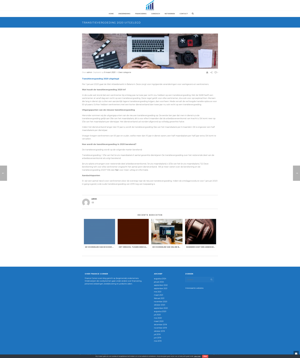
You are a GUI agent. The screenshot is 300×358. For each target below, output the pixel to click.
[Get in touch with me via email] (93, 203)
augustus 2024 (160, 279)
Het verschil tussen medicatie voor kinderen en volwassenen (134, 247)
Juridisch (155, 14)
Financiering (141, 14)
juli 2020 (157, 315)
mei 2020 (158, 318)
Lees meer (197, 356)
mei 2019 (157, 341)
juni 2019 (157, 338)
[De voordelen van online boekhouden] (166, 231)
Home (111, 14)
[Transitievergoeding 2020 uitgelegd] (150, 51)
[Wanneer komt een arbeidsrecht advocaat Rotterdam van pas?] (200, 231)
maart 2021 (158, 295)
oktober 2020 (159, 305)
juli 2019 (157, 334)
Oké (205, 356)
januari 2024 (159, 282)
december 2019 (160, 325)
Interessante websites (194, 288)
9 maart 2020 (109, 72)
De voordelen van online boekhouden (167, 247)
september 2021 (160, 288)
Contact (184, 14)
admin (89, 72)
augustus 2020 (160, 311)
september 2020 (161, 308)
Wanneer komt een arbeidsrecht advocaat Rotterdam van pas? (201, 247)
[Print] (207, 72)
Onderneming (124, 14)
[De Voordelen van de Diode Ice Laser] (99, 231)
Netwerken (170, 14)
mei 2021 (157, 292)
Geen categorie (124, 72)
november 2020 (160, 302)
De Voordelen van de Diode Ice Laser (100, 247)
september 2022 (161, 285)
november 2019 (160, 328)
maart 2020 (159, 321)
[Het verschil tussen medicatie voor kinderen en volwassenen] (133, 231)
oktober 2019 (159, 331)
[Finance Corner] (150, 5)
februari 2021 (159, 298)
